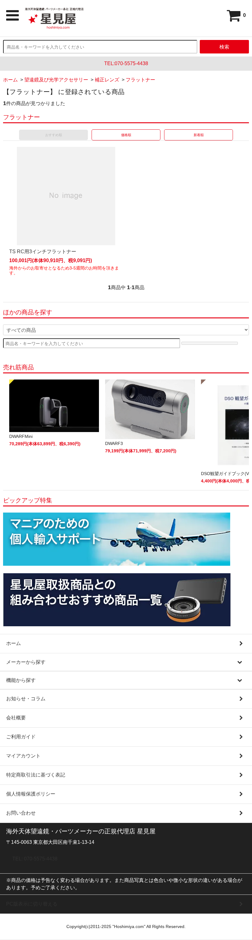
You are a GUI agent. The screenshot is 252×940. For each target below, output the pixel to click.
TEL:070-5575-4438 (126, 63)
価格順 (126, 135)
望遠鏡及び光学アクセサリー (56, 79)
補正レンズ (107, 79)
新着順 (199, 135)
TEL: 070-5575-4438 (34, 858)
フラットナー (140, 79)
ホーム (10, 79)
